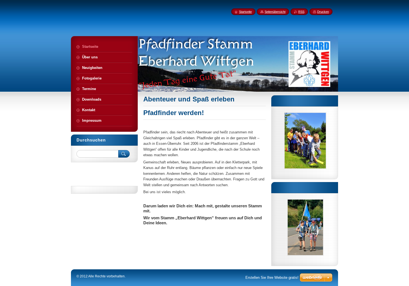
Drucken (323, 11)
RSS (301, 11)
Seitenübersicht (275, 11)
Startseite (245, 11)
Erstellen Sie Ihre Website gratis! (272, 277)
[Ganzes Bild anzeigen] (305, 141)
